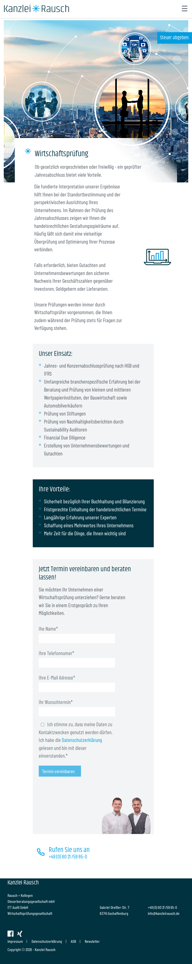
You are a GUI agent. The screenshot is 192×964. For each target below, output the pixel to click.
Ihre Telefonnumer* (56, 653)
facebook (11, 933)
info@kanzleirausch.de (164, 913)
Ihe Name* (48, 628)
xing (20, 933)
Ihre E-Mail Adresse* (57, 677)
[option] (96, 101)
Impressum (15, 941)
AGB (73, 941)
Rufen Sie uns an (69, 850)
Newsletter (92, 941)
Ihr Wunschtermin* (56, 702)
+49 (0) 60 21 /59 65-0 (68, 856)
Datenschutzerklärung (82, 740)
